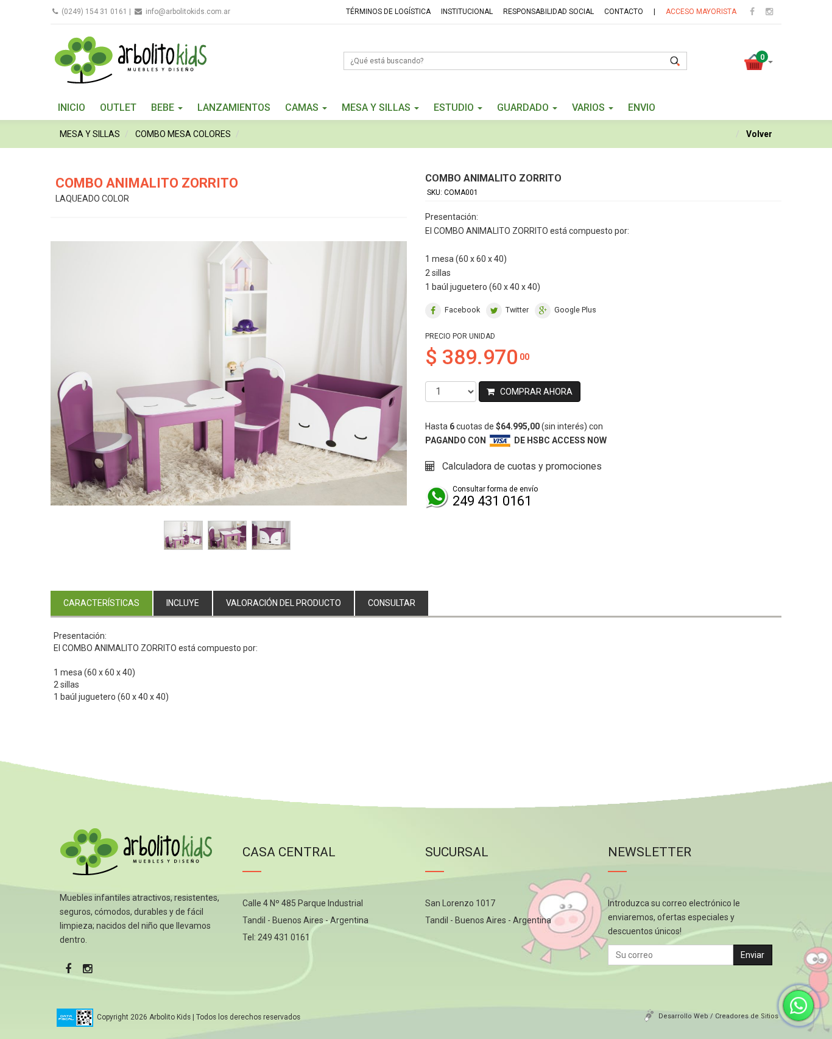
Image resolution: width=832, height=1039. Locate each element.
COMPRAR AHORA (534, 391)
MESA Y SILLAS (377, 107)
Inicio (71, 107)
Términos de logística (388, 11)
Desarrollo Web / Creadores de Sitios (718, 1016)
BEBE (164, 107)
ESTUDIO (455, 107)
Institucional (467, 11)
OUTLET (118, 107)
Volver (759, 134)
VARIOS (589, 107)
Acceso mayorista (701, 11)
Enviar (752, 955)
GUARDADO (524, 107)
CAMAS (303, 107)
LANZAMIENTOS (233, 107)
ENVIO (641, 107)
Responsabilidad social (548, 11)
